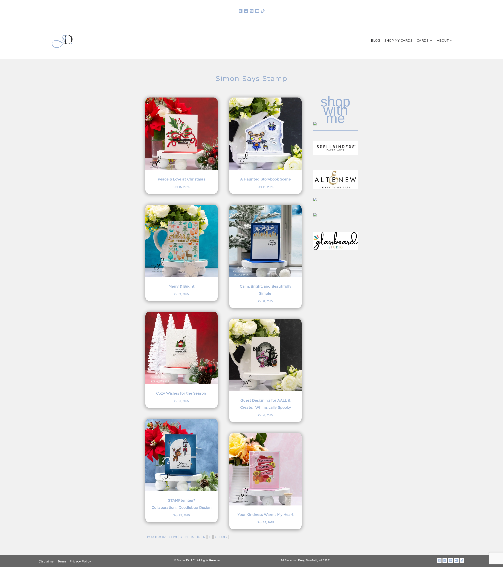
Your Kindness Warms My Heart (266, 515)
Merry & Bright (182, 286)
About (443, 40)
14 (186, 537)
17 (204, 537)
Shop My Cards (398, 40)
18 (210, 537)
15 (192, 537)
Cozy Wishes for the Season (181, 393)
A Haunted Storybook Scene (265, 179)
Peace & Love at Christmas (181, 179)
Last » (223, 537)
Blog (375, 40)
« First (173, 537)
